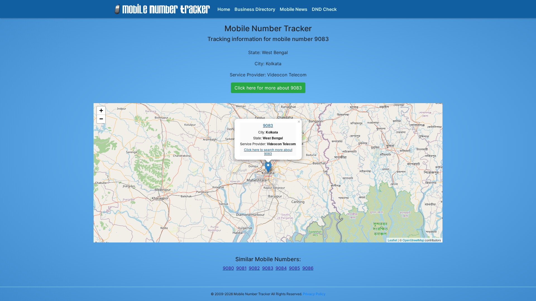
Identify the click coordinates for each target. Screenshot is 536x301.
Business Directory (254, 9)
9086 (308, 268)
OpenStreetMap (413, 240)
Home (223, 9)
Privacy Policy (314, 294)
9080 (228, 268)
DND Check (324, 9)
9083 (268, 125)
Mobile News (293, 9)
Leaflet (392, 240)
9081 (241, 268)
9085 (294, 268)
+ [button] (101, 110)
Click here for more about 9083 (268, 88)
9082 (254, 268)
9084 (281, 268)
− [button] (101, 118)
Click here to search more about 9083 (268, 152)
